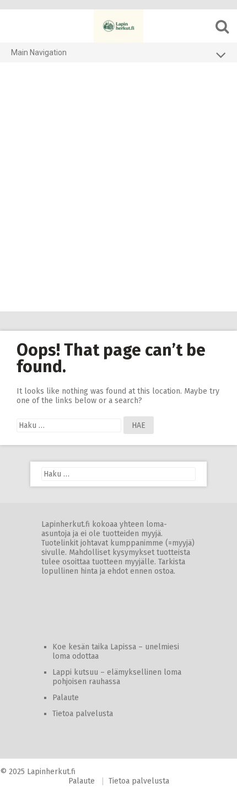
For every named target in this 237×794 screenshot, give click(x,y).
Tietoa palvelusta (82, 713)
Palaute (65, 697)
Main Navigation (39, 52)
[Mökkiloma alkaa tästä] (118, 26)
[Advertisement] (118, 187)
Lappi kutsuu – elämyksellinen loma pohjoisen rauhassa (116, 677)
